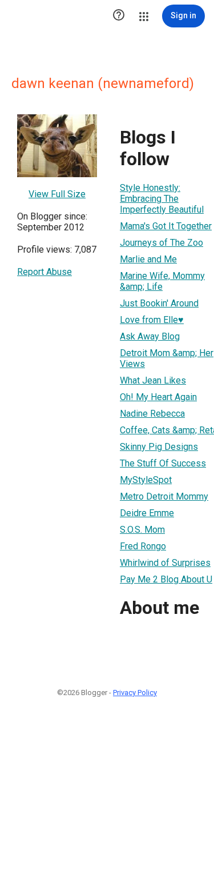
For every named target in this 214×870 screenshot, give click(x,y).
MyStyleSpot (146, 479)
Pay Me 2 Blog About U (166, 579)
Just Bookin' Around (159, 303)
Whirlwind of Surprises (165, 562)
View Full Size (57, 194)
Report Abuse (44, 271)
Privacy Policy (135, 692)
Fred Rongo (143, 546)
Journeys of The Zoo (161, 242)
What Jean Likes (153, 380)
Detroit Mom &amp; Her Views (166, 358)
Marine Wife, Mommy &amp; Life (162, 281)
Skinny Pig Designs (159, 446)
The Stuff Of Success (163, 463)
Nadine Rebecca (152, 413)
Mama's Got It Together (166, 226)
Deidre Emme (147, 513)
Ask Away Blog (150, 336)
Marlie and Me (148, 259)
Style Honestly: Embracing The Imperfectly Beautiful (162, 198)
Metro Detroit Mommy (164, 496)
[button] (118, 16)
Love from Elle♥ (152, 319)
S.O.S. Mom (142, 529)
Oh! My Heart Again (158, 397)
